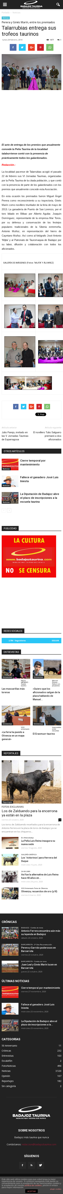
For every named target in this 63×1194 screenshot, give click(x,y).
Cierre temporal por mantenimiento (40, 987)
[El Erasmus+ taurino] (47, 715)
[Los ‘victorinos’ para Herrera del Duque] (10, 860)
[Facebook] (22, 1165)
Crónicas (6, 1050)
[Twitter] (40, 1165)
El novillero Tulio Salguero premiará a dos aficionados (47, 436)
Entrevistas (7, 677)
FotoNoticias (9, 1065)
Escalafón (7, 1060)
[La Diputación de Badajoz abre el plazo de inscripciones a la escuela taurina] (10, 498)
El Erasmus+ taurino (44, 733)
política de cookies (33, 1185)
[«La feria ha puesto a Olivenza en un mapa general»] (16, 715)
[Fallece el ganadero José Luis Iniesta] (10, 481)
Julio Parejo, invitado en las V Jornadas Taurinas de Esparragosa (15, 436)
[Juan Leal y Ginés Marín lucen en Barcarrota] (10, 966)
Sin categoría (9, 1086)
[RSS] (31, 1165)
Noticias (6, 18)
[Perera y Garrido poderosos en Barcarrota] (10, 950)
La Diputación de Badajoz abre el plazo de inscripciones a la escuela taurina (39, 497)
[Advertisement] (31, 115)
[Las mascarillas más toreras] (16, 669)
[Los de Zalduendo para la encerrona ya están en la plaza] (31, 782)
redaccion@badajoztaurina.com (39, 1144)
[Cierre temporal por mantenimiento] (10, 464)
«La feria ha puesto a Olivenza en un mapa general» (13, 736)
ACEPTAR (31, 1191)
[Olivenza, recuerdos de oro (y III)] (10, 893)
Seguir (55, 640)
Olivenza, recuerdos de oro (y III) (39, 891)
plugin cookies (55, 1189)
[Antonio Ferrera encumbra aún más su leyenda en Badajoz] (10, 933)
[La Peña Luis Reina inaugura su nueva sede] (10, 843)
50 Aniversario (9, 1045)
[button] (58, 4)
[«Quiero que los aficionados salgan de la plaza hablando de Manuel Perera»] (47, 669)
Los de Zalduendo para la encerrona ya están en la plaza (29, 813)
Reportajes (7, 802)
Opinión (6, 1076)
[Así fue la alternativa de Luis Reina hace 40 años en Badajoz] (10, 876)
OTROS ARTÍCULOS (14, 451)
